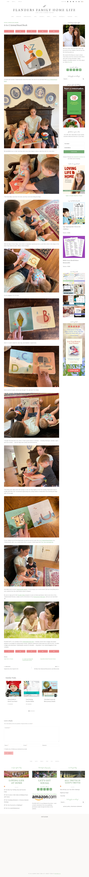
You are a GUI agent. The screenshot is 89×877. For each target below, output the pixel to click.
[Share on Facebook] (9, 31)
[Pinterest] (79, 2)
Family (41, 761)
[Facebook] (71, 2)
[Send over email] (54, 31)
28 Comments (29, 704)
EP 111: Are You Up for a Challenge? (13, 805)
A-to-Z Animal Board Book (45, 540)
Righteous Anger (64, 792)
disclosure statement (76, 806)
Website (44, 745)
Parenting (18, 16)
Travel (54, 16)
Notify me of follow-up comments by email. (16, 749)
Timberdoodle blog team (28, 641)
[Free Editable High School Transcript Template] (68, 289)
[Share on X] (20, 31)
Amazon (45, 803)
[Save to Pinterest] (32, 31)
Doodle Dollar (21, 595)
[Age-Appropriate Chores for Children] (74, 213)
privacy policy (66, 806)
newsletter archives (79, 157)
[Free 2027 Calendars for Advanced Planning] (79, 278)
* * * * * (16, 788)
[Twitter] (76, 2)
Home (8, 1)
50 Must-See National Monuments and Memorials (46, 667)
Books (5, 22)
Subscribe (70, 16)
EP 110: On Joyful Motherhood (11, 808)
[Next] (55, 695)
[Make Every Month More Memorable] (74, 247)
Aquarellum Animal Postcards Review (48, 658)
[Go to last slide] (8, 695)
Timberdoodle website (21, 589)
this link (70, 62)
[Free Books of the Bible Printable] (68, 300)
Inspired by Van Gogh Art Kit (11, 667)
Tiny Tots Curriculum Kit (47, 542)
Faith (36, 761)
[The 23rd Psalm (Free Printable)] (79, 289)
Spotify (76, 195)
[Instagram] (68, 2)
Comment (7, 727)
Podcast (20, 1)
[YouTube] (73, 2)
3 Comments (10, 704)
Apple (67, 195)
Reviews (16, 22)
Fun (52, 761)
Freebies (57, 761)
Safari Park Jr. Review (8, 658)
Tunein (80, 195)
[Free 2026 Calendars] (68, 278)
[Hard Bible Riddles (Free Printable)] (79, 300)
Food (47, 761)
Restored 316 (58, 873)
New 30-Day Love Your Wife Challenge (70, 789)
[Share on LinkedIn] (43, 31)
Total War (62, 795)
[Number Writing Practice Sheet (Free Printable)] (68, 311)
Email (25, 745)
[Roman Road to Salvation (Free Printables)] (79, 311)
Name (6, 745)
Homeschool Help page (39, 596)
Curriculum (11, 22)
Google (71, 195)
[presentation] (13, 688)
